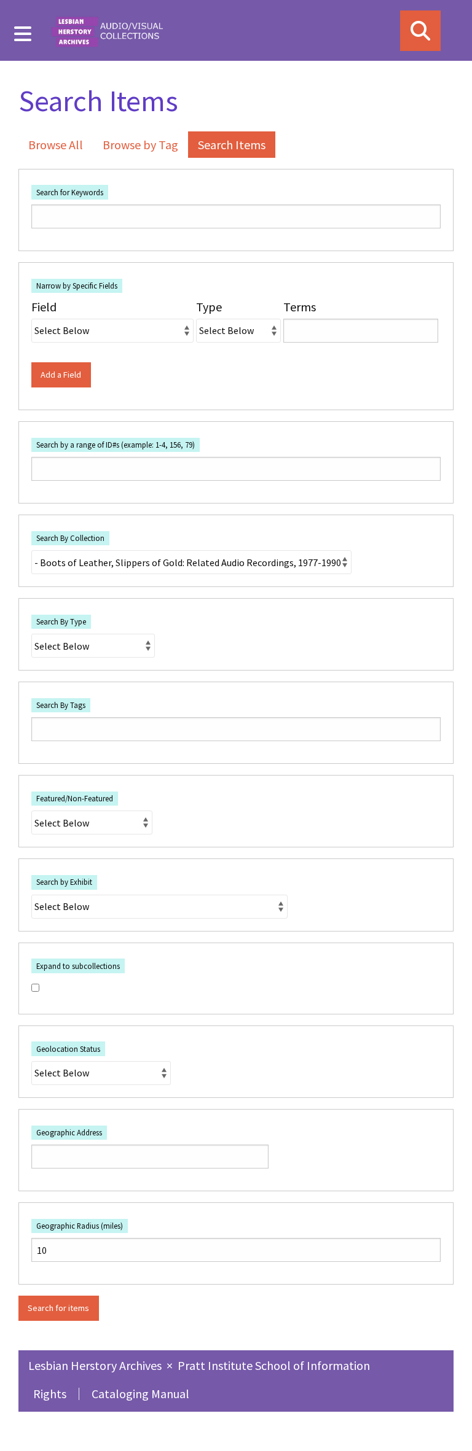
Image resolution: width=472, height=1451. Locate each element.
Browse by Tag (140, 144)
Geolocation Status (68, 1049)
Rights (49, 1393)
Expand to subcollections (78, 966)
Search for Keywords (69, 192)
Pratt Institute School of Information (274, 1365)
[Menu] (23, 34)
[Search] (420, 30)
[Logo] (107, 30)
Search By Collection (70, 538)
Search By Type (61, 621)
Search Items (232, 144)
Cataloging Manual (140, 1393)
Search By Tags (60, 705)
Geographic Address (69, 1132)
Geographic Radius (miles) (79, 1226)
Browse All (55, 144)
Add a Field (61, 374)
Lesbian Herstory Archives (96, 1365)
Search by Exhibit (64, 882)
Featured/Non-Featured (74, 798)
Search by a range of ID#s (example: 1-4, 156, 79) (115, 444)
